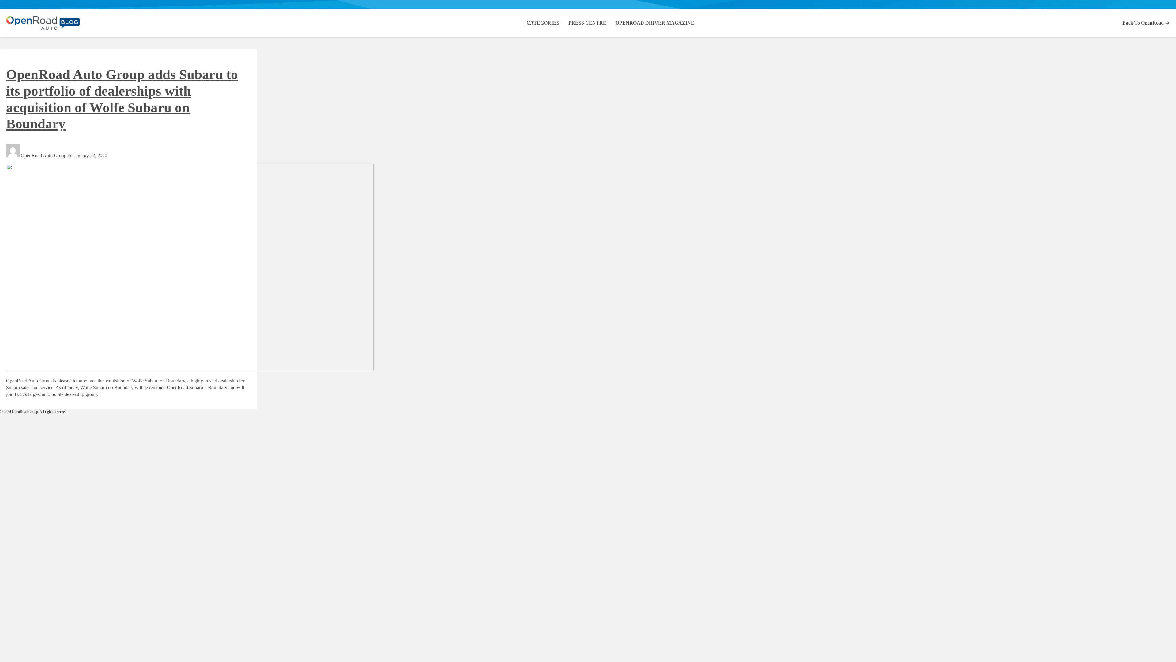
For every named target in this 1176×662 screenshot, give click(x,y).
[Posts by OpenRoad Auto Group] (13, 155)
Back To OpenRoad (1143, 22)
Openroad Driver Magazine (655, 22)
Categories (542, 22)
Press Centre (587, 22)
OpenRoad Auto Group (44, 155)
